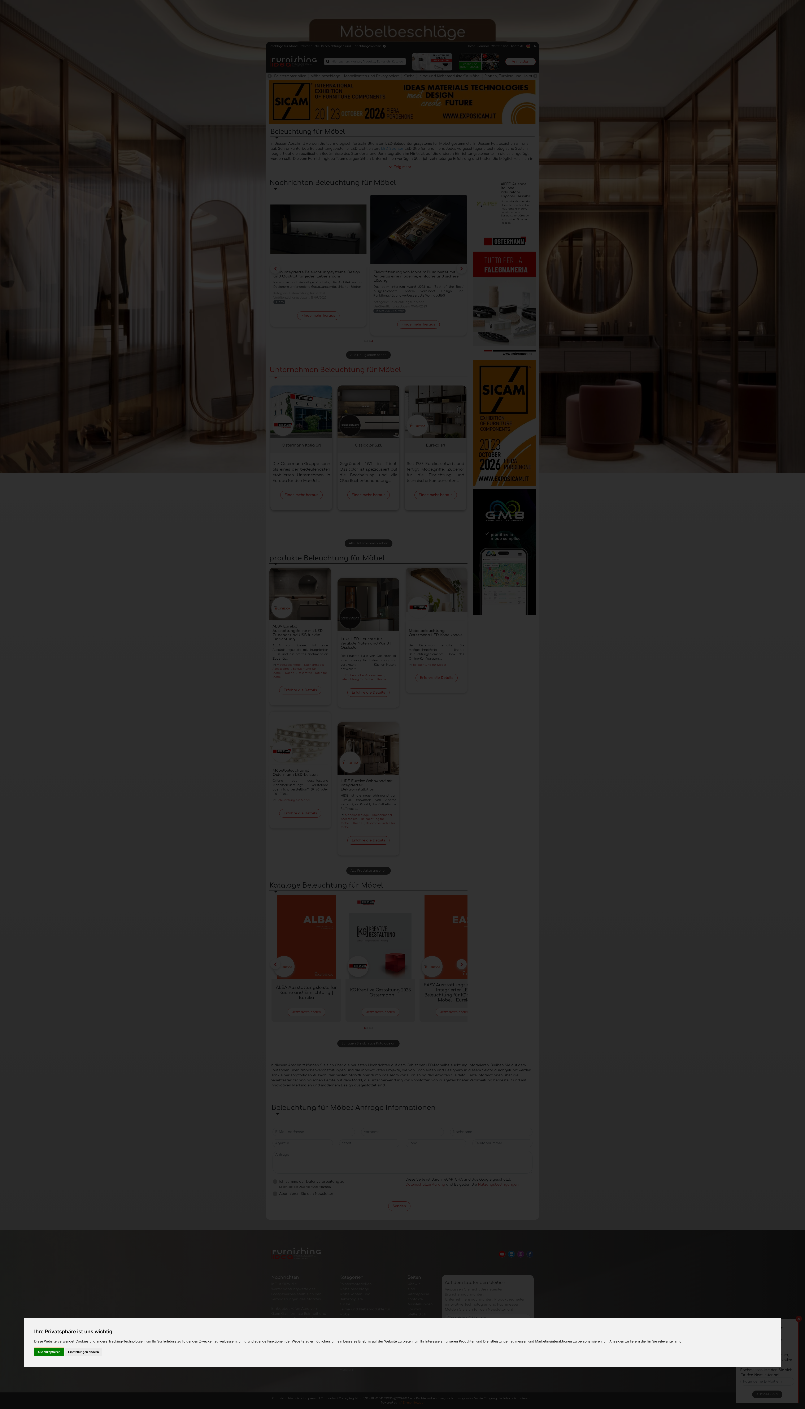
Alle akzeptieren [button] (49, 1352)
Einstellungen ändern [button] (83, 1352)
